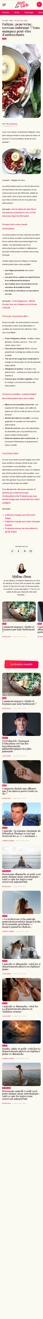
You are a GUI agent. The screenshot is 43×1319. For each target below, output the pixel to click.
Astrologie (29, 12)
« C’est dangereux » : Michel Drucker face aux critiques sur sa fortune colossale (19, 304)
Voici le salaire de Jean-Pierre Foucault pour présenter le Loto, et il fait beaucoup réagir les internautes (19, 212)
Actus (16, 12)
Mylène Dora (13, 124)
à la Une (5, 20)
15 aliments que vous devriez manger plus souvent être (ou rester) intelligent (20, 499)
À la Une (5, 12)
